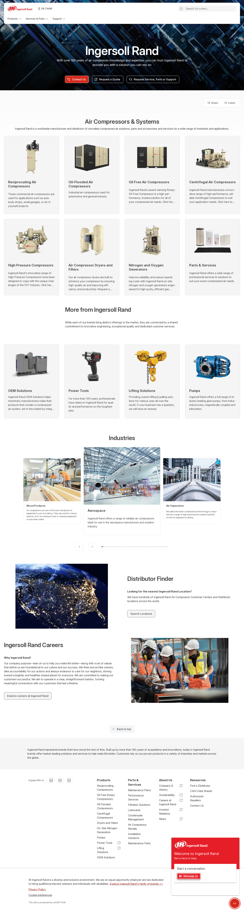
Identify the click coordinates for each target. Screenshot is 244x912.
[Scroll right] (92, 546)
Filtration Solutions (139, 804)
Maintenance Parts (139, 843)
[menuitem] (14, 18)
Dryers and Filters (107, 823)
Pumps (101, 837)
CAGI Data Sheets (201, 791)
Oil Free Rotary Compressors (106, 797)
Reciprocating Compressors (105, 787)
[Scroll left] (79, 546)
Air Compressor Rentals (137, 826)
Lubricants (134, 810)
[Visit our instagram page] (69, 780)
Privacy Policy (37, 889)
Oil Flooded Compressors (105, 806)
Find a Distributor (200, 785)
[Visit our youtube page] (60, 780)
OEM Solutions (106, 857)
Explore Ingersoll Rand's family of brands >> (136, 883)
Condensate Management (136, 817)
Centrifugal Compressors (105, 815)
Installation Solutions (134, 836)
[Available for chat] (234, 903)
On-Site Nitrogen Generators (107, 830)
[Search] (181, 9)
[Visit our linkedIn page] (51, 780)
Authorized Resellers (196, 798)
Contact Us (197, 805)
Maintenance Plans (139, 790)
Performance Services (136, 797)
